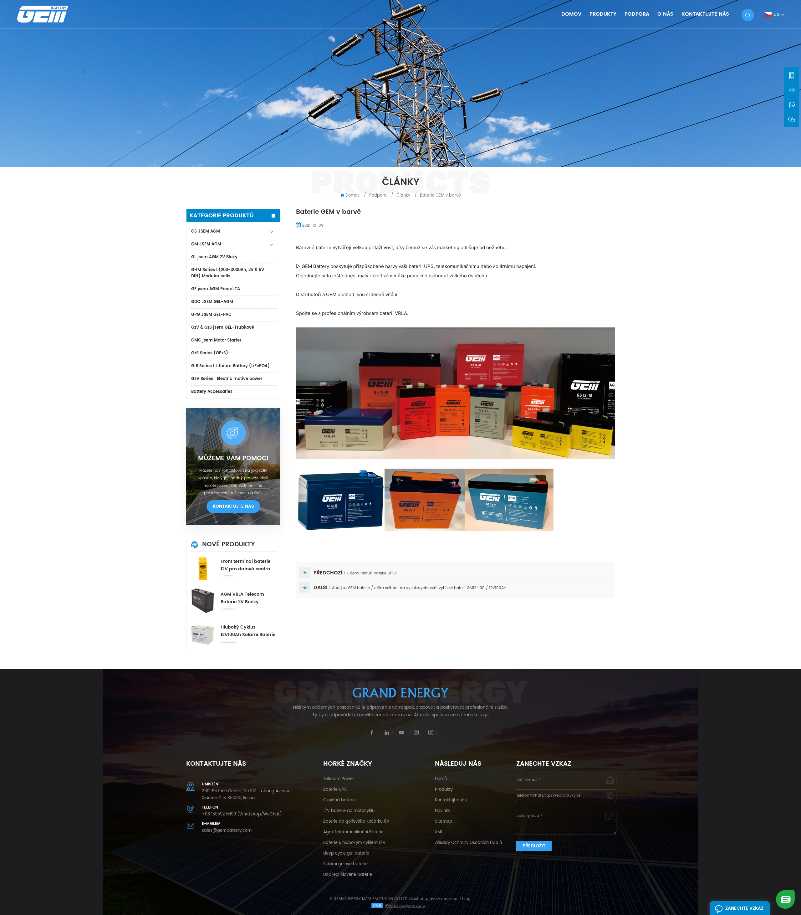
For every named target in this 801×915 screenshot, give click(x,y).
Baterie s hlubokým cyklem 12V (354, 843)
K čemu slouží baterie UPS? (372, 573)
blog (466, 899)
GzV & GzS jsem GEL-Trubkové (222, 327)
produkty (602, 14)
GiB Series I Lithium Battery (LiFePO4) (230, 366)
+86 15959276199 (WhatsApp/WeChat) (242, 814)
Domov (571, 14)
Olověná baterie (339, 800)
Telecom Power (338, 779)
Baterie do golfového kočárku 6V (356, 821)
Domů (441, 779)
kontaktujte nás (233, 506)
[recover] (785, 899)
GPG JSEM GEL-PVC (211, 314)
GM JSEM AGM (206, 244)
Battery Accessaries (211, 391)
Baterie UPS (335, 789)
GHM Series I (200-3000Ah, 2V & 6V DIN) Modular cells (227, 273)
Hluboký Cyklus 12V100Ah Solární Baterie (248, 631)
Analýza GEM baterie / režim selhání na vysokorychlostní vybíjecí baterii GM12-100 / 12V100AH (419, 588)
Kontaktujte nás (451, 800)
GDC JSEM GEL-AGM (212, 302)
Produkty (444, 789)
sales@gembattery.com (227, 830)
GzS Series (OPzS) (209, 353)
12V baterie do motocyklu (349, 811)
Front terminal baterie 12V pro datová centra (246, 565)
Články (403, 195)
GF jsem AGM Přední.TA (215, 289)
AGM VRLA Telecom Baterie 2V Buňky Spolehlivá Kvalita (242, 598)
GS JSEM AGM (205, 231)
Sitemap (443, 821)
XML (439, 832)
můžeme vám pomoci (233, 458)
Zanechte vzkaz (744, 908)
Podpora (637, 14)
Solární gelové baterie (345, 864)
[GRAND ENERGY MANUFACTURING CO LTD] (51, 14)
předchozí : (329, 573)
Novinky (442, 811)
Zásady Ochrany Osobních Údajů (468, 843)
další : (322, 587)
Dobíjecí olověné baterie (347, 874)
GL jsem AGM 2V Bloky (214, 257)
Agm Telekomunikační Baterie (353, 832)
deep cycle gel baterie (346, 853)
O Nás (665, 14)
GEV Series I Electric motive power (226, 379)
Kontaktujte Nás (705, 14)
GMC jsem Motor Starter (216, 340)
